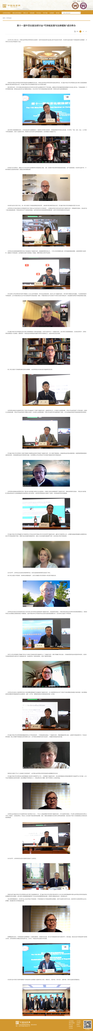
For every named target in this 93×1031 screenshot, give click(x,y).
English (74, 1)
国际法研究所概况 (17, 13)
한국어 (82, 1)
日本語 (78, 1)
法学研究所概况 (6, 13)
